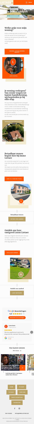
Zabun (29, 418)
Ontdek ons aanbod (16, 219)
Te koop (21, 387)
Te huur (11, 392)
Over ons (22, 392)
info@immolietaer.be (22, 413)
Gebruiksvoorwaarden (12, 421)
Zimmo (17, 419)
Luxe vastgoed (17, 293)
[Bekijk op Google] (6, 326)
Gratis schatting (17, 397)
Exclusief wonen (12, 252)
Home (11, 387)
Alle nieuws (16, 350)
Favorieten (17, 402)
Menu (30, 2)
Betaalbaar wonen (17, 215)
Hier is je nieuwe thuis (14, 179)
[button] (2, 332)
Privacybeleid (24, 421)
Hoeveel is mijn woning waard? (17, 51)
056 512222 (8, 413)
